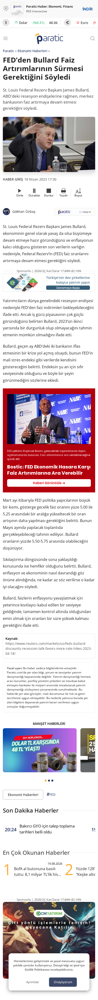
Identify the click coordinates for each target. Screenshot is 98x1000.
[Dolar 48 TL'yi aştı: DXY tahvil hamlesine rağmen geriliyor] (40, 750)
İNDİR (88, 9)
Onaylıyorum (63, 982)
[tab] (46, 781)
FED (51, 794)
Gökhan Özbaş (23, 211)
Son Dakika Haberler (31, 810)
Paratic (8, 51)
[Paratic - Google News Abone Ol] (74, 213)
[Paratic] (49, 39)
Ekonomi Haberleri (32, 51)
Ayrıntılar (32, 982)
